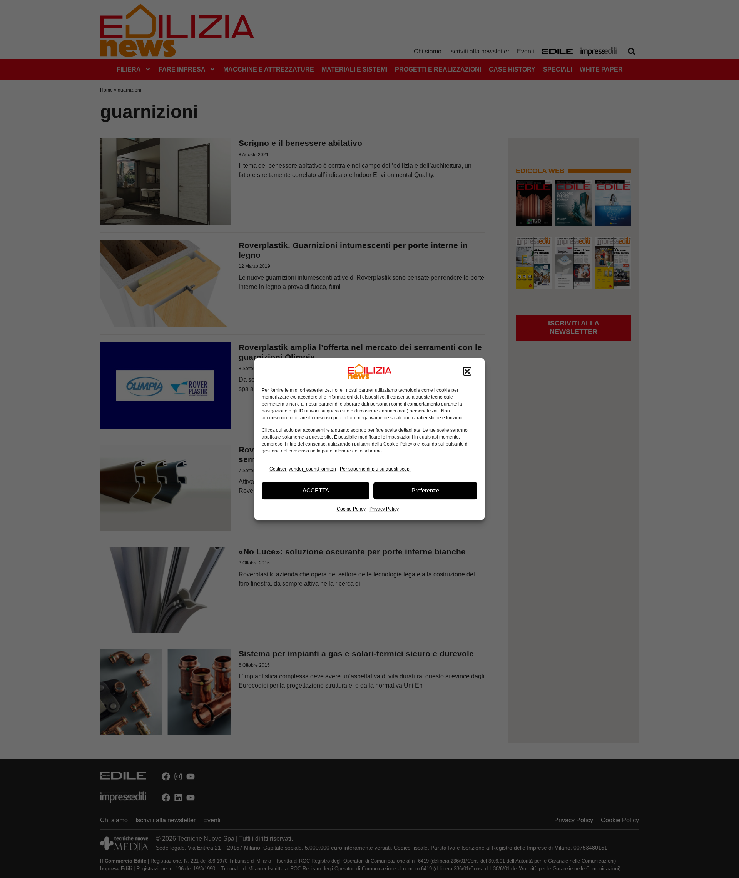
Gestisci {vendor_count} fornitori (302, 469)
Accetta (316, 490)
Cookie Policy (351, 509)
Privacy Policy (384, 509)
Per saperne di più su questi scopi (375, 469)
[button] (467, 371)
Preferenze (425, 490)
